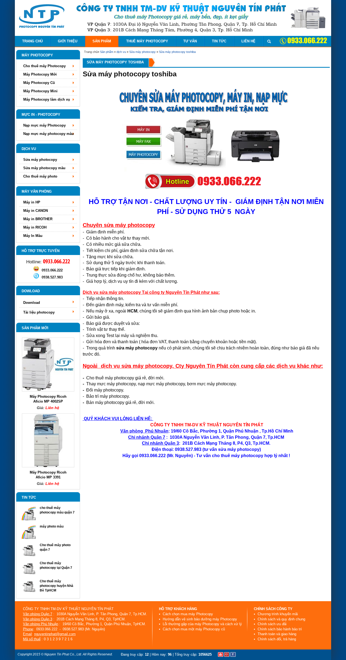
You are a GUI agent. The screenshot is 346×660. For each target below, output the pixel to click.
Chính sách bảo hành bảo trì (279, 629)
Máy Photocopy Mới (40, 74)
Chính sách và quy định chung (281, 619)
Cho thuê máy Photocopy (44, 66)
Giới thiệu (67, 41)
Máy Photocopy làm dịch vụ (46, 99)
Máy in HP (31, 202)
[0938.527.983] (36, 277)
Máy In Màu (32, 236)
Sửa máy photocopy (142, 51)
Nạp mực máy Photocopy (44, 125)
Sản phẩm (101, 41)
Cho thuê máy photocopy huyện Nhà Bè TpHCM (56, 585)
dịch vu (121, 51)
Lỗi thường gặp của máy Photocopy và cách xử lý (202, 624)
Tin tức (219, 41)
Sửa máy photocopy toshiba (177, 51)
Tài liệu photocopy (39, 312)
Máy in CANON (35, 211)
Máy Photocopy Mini (40, 91)
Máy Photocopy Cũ (39, 83)
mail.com (68, 634)
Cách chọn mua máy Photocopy (187, 614)
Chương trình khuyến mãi (277, 614)
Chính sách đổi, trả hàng (276, 639)
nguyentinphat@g (47, 634)
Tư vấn (190, 41)
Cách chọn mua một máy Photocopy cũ (193, 629)
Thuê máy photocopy (147, 41)
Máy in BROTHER (37, 219)
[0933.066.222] (36, 270)
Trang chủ (32, 41)
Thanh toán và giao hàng (276, 634)
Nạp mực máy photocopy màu (48, 134)
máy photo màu (52, 526)
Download (31, 303)
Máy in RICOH (34, 227)
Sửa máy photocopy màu (44, 168)
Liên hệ (248, 41)
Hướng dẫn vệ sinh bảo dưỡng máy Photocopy (199, 619)
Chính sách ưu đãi (272, 624)
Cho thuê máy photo (40, 176)
